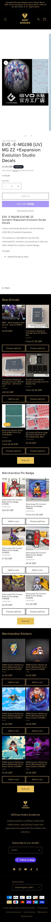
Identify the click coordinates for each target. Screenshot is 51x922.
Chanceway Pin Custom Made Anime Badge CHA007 (36, 555)
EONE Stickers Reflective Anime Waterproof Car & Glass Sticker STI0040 (13, 667)
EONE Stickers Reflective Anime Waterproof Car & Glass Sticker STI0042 (13, 716)
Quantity (5, 181)
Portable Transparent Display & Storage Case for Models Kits (37, 382)
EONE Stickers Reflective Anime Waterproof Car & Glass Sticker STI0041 (36, 667)
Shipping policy (27, 916)
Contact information (13, 912)
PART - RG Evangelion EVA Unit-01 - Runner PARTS (13, 324)
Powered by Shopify (28, 908)
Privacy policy (43, 908)
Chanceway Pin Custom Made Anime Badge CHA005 (12, 550)
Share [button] (7, 288)
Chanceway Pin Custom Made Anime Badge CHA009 (36, 596)
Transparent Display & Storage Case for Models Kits (36, 333)
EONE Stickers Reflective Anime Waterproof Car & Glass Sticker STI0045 (36, 764)
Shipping (15, 170)
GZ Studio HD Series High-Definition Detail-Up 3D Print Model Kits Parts (37, 435)
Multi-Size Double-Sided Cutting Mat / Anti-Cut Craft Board (12, 432)
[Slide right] (32, 136)
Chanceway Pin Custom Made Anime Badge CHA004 (36, 506)
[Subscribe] (39, 850)
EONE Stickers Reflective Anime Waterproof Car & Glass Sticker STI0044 (13, 764)
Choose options (13, 348)
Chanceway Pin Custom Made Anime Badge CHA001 (12, 502)
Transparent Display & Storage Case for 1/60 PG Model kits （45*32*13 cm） (13, 383)
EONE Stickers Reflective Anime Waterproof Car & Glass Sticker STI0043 (36, 716)
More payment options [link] (25, 210)
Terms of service (29, 912)
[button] (5, 19)
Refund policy (42, 912)
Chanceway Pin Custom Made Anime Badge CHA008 (12, 596)
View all (25, 460)
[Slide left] (20, 136)
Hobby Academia (15, 908)
